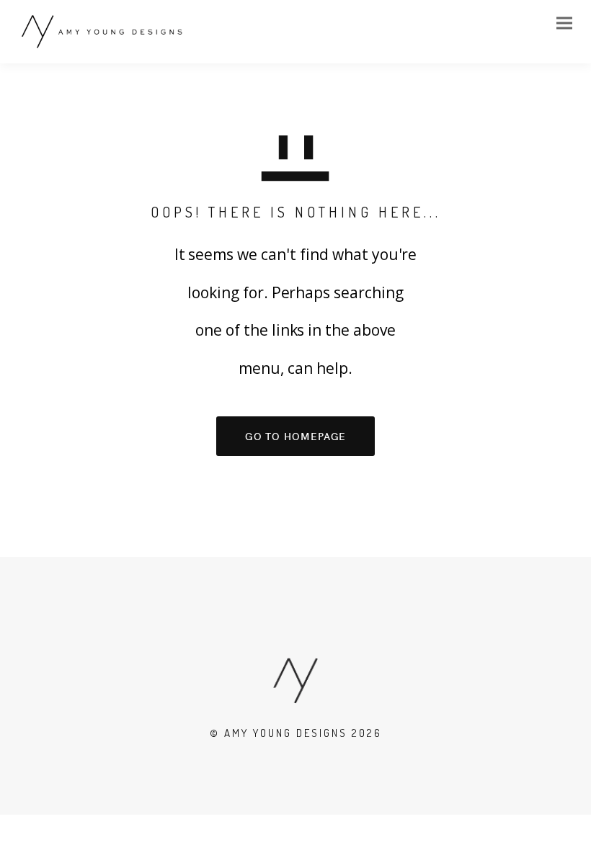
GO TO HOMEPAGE (296, 436)
